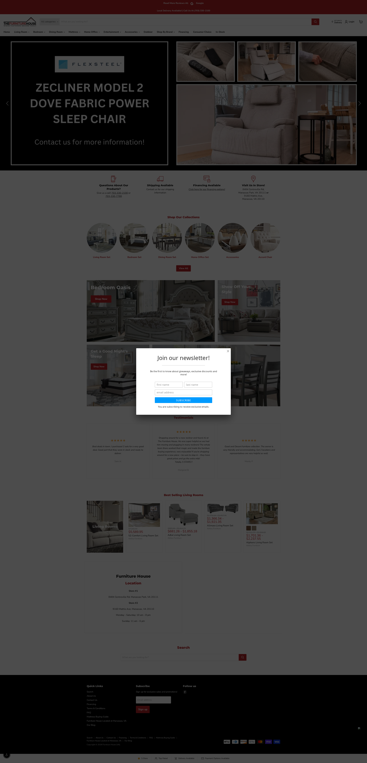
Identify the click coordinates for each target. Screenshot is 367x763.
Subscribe (183, 400)
